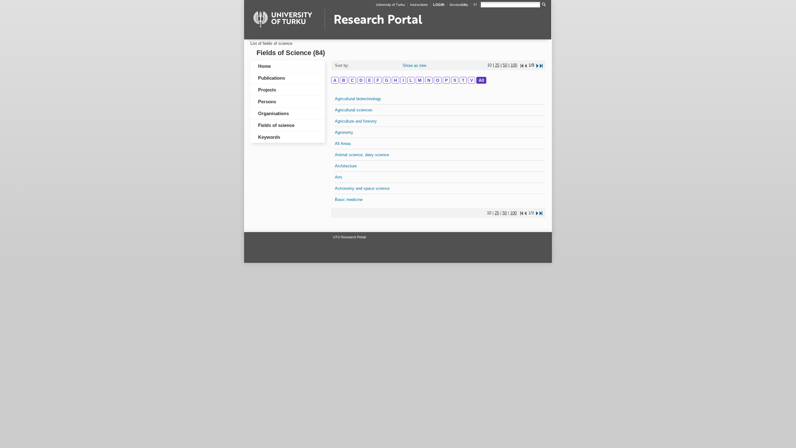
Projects (267, 89)
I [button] (403, 80)
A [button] (334, 80)
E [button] (369, 80)
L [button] (411, 80)
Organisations (273, 113)
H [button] (395, 80)
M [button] (420, 80)
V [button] (471, 80)
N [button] (428, 80)
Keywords (269, 137)
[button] (537, 65)
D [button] (361, 80)
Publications (271, 78)
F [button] (378, 80)
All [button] (481, 80)
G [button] (386, 80)
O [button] (437, 80)
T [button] (463, 80)
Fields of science (276, 125)
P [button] (446, 80)
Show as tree (414, 65)
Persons (267, 101)
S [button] (454, 80)
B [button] (343, 80)
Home (264, 66)
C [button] (352, 80)
